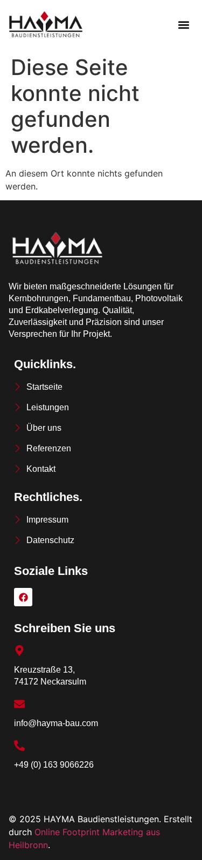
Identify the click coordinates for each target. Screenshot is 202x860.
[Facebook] (23, 597)
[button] (184, 25)
